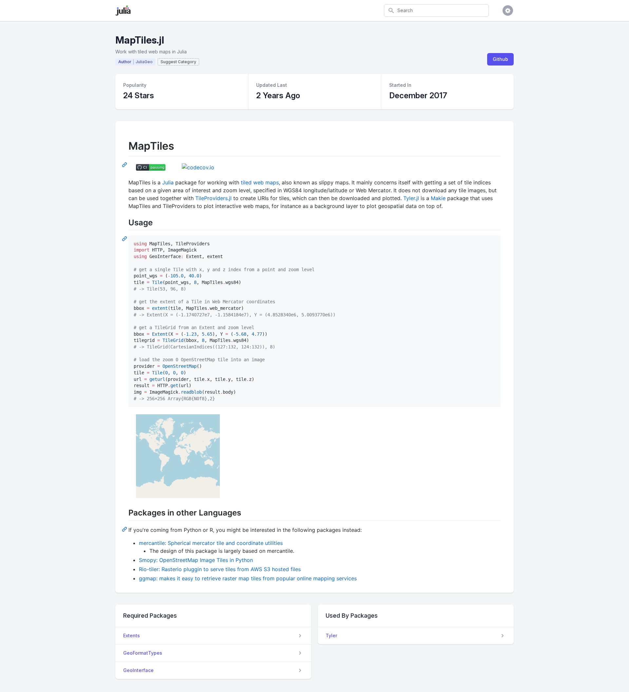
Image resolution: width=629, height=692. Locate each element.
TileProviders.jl (213, 198)
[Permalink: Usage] (125, 238)
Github (500, 59)
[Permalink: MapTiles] (125, 164)
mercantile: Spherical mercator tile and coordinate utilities (211, 543)
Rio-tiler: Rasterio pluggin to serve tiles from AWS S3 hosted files (220, 569)
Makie (438, 198)
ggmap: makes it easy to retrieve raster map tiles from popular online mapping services (248, 578)
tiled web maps (260, 182)
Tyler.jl (411, 198)
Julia (168, 182)
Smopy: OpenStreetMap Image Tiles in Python (196, 560)
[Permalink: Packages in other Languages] (125, 529)
